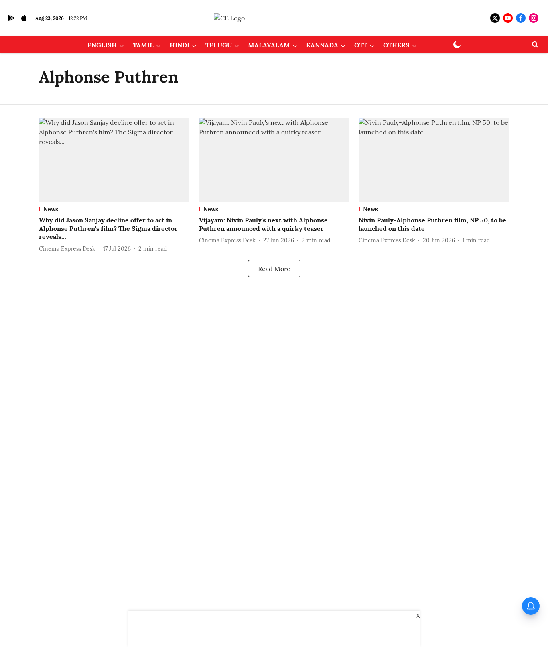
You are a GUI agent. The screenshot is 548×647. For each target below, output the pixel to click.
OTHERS (396, 45)
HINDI (179, 45)
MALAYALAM (269, 45)
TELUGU (218, 45)
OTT (360, 45)
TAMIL (143, 45)
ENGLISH (102, 45)
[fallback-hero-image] (114, 160)
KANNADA (322, 45)
